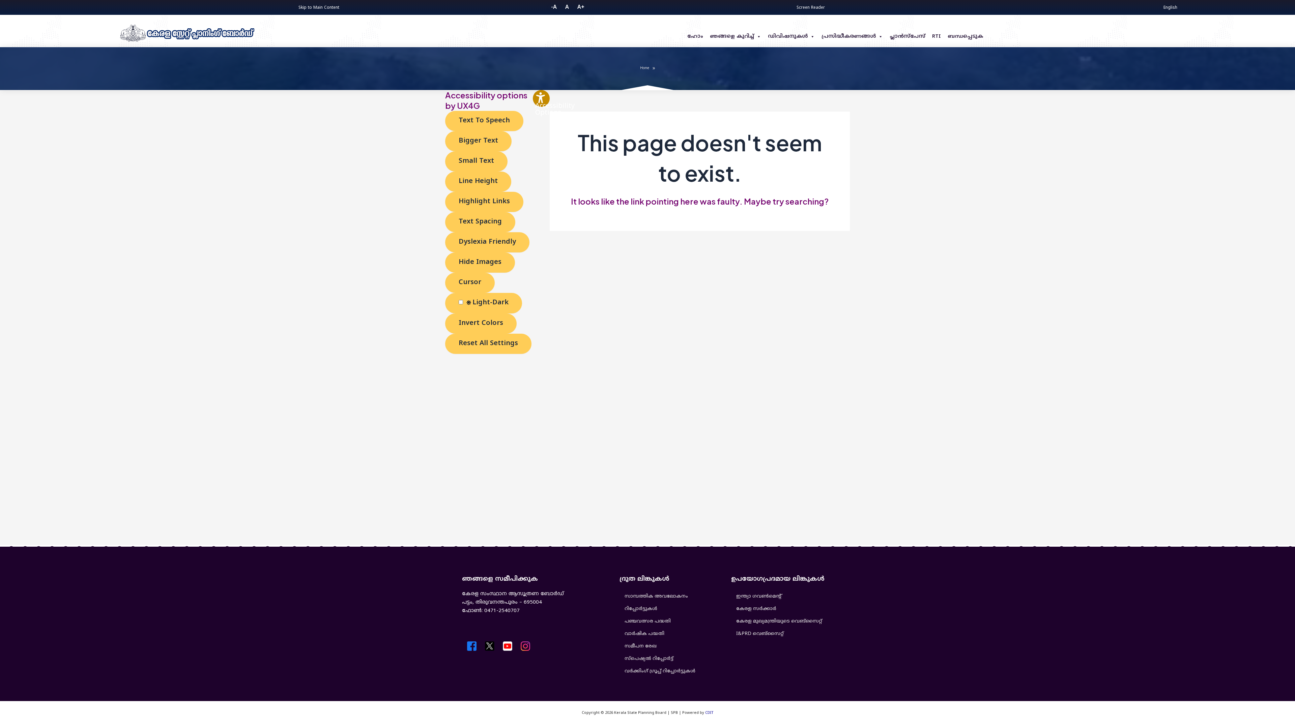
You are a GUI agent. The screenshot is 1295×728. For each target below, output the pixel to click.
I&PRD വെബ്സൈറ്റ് (760, 634)
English (1170, 7)
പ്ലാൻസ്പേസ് (907, 36)
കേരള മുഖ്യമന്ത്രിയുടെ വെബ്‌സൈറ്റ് (779, 621)
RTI (936, 36)
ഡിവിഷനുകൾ (788, 36)
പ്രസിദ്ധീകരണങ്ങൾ (849, 36)
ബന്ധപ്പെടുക (965, 36)
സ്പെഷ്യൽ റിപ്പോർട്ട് (649, 659)
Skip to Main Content (318, 7)
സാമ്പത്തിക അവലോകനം (656, 596)
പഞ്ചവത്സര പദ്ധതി (648, 621)
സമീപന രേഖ (641, 646)
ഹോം (695, 36)
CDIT (709, 712)
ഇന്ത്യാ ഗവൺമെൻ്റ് (758, 596)
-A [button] (554, 7)
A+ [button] (580, 7)
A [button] (567, 7)
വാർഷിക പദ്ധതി (644, 634)
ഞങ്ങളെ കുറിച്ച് (732, 36)
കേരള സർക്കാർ (756, 609)
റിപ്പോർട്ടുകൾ (641, 609)
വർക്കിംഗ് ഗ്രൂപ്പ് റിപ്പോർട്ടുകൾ (660, 671)
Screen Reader (811, 7)
